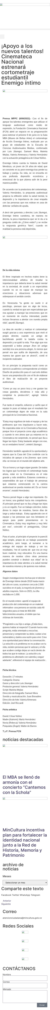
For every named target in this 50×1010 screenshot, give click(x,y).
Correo (6, 982)
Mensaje (7, 989)
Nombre (7, 974)
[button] (25, 29)
